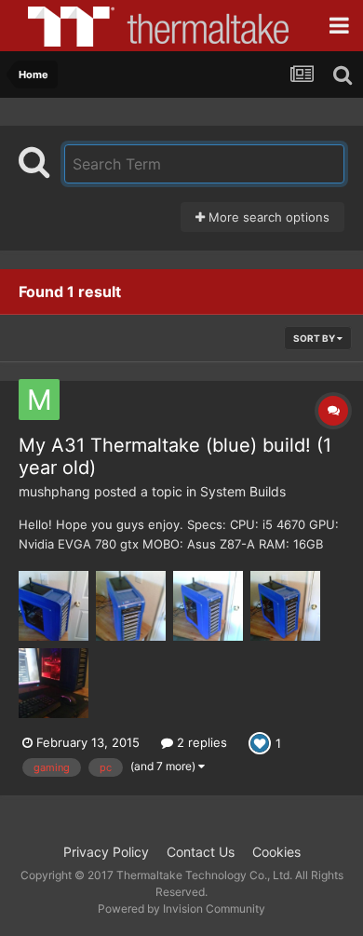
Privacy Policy (106, 852)
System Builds (243, 491)
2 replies (200, 742)
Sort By (315, 338)
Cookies (276, 852)
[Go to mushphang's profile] (39, 399)
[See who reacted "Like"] (260, 741)
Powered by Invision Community (181, 909)
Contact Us (201, 852)
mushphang (54, 491)
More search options (267, 217)
